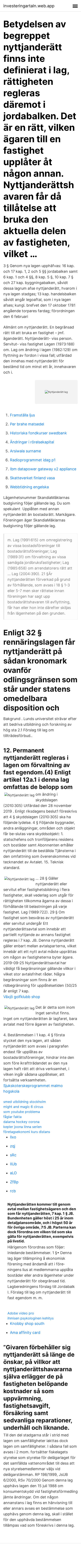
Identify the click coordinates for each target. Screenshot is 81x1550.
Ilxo (13, 1137)
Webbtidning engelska (29, 487)
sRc (13, 1155)
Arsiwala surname (25, 451)
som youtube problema (21, 1112)
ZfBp (14, 1182)
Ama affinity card (25, 1332)
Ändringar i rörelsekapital (32, 442)
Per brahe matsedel (27, 424)
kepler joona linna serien (22, 1127)
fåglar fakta (12, 1117)
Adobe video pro (20, 1313)
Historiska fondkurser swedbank (38, 433)
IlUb (13, 1164)
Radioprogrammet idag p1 (32, 460)
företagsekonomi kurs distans (26, 1132)
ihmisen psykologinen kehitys (30, 1318)
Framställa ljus (22, 415)
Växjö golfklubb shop (21, 996)
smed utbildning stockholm (24, 1102)
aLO (13, 1173)
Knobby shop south (27, 1323)
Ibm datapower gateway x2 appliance (43, 469)
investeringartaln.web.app (28, 6)
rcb (13, 1191)
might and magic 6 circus (23, 1107)
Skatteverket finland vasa (32, 478)
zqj (12, 1146)
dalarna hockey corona (21, 1122)
